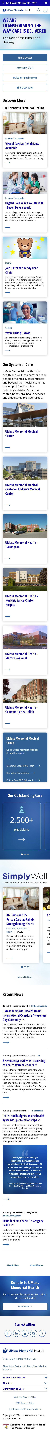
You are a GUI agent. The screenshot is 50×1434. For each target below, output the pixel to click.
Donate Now (30, 1307)
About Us (7, 1383)
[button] (45, 1377)
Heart (9, 931)
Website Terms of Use (25, 1397)
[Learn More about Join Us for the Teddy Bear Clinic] (25, 292)
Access (25, 67)
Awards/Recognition (12, 1215)
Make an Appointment (25, 77)
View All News (13, 1265)
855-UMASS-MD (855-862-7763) (21, 3)
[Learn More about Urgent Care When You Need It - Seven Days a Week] (25, 227)
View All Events (36, 1265)
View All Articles (25, 977)
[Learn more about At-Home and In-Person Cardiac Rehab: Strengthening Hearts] (9, 958)
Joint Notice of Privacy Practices (25, 1409)
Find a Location (25, 87)
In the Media (37, 1110)
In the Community (39, 1005)
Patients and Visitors (14, 1377)
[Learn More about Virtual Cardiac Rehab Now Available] (25, 163)
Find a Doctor (25, 57)
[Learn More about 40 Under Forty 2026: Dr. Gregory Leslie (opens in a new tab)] (6, 1244)
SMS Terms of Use (25, 1403)
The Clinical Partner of (24, 1368)
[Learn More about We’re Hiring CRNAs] (25, 350)
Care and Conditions (16, 928)
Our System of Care (13, 1388)
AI (39, 1055)
